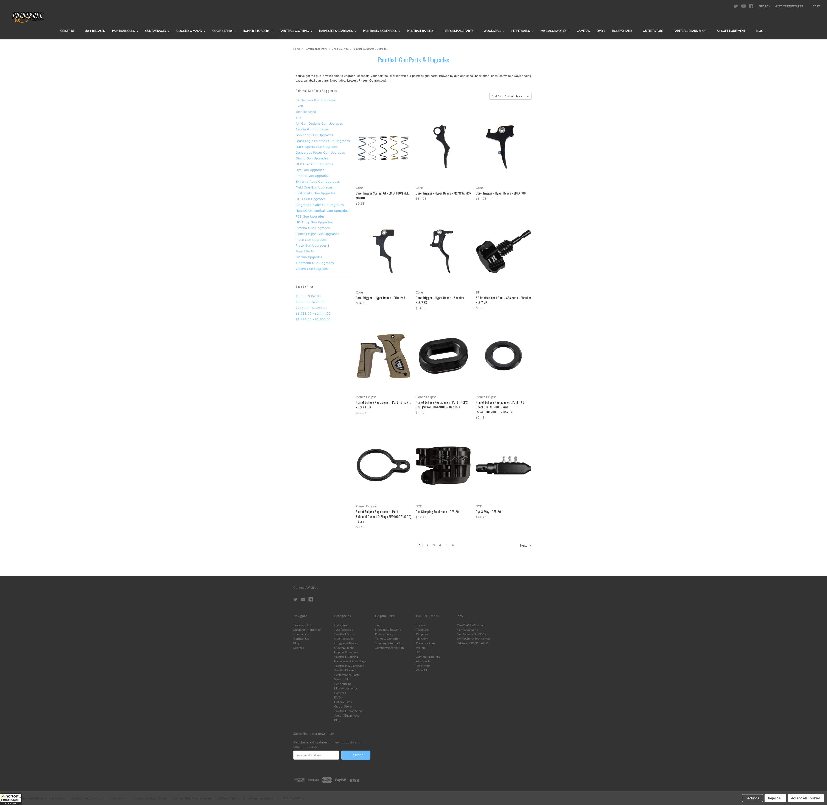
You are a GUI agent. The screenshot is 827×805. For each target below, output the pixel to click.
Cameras (583, 30)
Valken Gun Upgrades (312, 268)
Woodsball (493, 30)
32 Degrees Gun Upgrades (316, 100)
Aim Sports (423, 661)
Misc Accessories (554, 30)
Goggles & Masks (189, 30)
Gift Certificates (789, 6)
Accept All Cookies (806, 798)
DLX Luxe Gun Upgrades (314, 164)
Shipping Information (307, 629)
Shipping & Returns (388, 629)
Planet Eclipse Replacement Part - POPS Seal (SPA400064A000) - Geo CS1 (442, 404)
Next (524, 545)
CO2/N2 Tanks (222, 30)
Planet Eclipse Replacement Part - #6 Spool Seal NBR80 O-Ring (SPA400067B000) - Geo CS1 (500, 407)
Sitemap (298, 647)
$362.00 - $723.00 (310, 302)
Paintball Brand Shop (690, 30)
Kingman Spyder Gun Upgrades (320, 205)
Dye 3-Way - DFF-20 (488, 511)
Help (378, 625)
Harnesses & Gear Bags (336, 30)
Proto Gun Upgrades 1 (313, 245)
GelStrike (67, 30)
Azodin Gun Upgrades (312, 129)
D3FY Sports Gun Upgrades (316, 146)
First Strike (423, 665)
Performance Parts (459, 30)
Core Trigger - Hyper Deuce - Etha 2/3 (380, 297)
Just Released (95, 30)
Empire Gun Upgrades (312, 176)
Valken (420, 647)
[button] (11, 799)
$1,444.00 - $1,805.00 (313, 319)
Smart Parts (305, 251)
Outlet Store (653, 30)
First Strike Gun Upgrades (315, 193)
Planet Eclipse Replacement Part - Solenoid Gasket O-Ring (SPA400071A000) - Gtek (383, 516)
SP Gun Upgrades (309, 257)
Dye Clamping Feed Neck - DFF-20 (437, 511)
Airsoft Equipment (731, 30)
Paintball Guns (123, 30)
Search (765, 6)
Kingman (422, 634)
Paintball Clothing (294, 30)
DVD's (601, 30)
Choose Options (383, 154)
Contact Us (301, 638)
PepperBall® (521, 30)
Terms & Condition (387, 638)
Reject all (775, 798)
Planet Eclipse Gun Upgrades (317, 234)
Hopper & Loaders (256, 30)
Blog (760, 30)
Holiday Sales (622, 30)
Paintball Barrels (420, 30)
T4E (299, 117)
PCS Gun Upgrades (310, 216)
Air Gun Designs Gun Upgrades (319, 123)
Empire (420, 625)
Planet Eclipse (425, 643)
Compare (382, 146)
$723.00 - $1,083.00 (312, 307)
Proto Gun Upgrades (311, 239)
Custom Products (428, 656)
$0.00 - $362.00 (308, 296)
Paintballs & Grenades (380, 30)
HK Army (422, 638)
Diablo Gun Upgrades (312, 158)
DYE (418, 652)
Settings (752, 798)
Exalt (299, 106)
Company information (389, 647)
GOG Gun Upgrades (310, 199)
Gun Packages (156, 30)
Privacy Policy (302, 625)
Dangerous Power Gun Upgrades (320, 152)
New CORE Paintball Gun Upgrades (322, 210)
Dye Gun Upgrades (310, 170)
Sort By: (497, 96)
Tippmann (422, 629)
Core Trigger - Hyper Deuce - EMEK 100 (501, 193)
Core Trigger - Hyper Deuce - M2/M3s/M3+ (443, 193)
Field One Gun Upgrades (314, 187)
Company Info (302, 634)
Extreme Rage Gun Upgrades (318, 181)
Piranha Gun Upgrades (313, 228)
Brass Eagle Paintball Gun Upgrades (323, 141)
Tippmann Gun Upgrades (315, 263)
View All (421, 670)
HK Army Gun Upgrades (314, 222)
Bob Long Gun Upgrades (314, 135)
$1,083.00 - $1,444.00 (313, 313)
